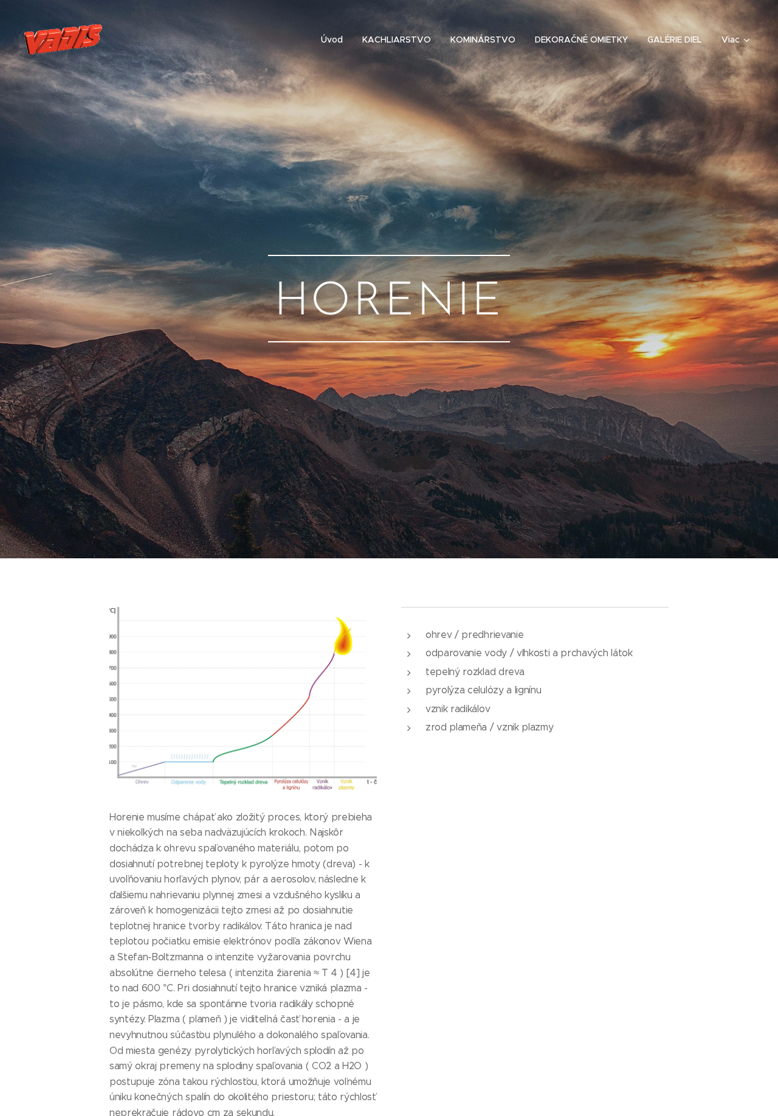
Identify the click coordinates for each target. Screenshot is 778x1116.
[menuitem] (335, 39)
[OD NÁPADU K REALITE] (153, 40)
